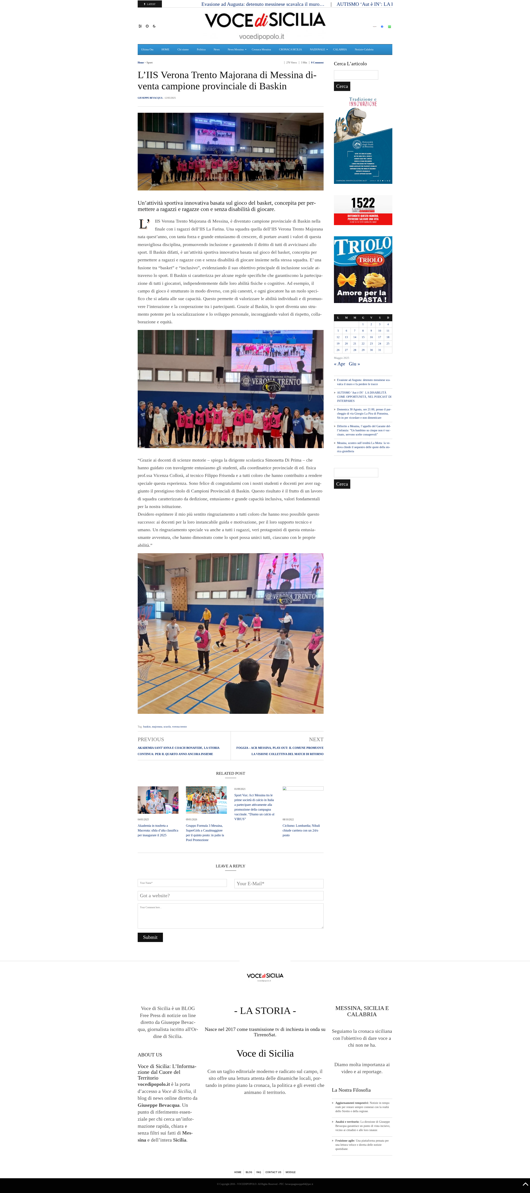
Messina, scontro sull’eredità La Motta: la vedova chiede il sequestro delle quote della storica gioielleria (363, 447)
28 (354, 350)
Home (141, 62)
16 (371, 337)
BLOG (249, 1172)
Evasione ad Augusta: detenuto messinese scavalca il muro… (263, 4)
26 (338, 350)
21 (354, 343)
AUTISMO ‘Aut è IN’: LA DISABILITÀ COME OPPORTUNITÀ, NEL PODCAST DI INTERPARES (364, 397)
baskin (147, 726)
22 (363, 343)
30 (371, 350)
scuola (167, 726)
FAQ (259, 1172)
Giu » (354, 363)
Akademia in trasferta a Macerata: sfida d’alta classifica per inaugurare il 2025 (158, 830)
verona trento (179, 726)
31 (379, 350)
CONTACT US (273, 1172)
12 (338, 337)
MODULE (291, 1172)
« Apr (339, 363)
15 (363, 337)
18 (388, 337)
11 (388, 330)
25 (388, 343)
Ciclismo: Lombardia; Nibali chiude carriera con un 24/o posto (301, 830)
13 (346, 337)
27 (346, 350)
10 (379, 330)
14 (354, 337)
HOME (237, 1172)
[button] (142, 25)
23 (371, 343)
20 (346, 343)
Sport (150, 62)
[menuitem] (148, 49)
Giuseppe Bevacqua (150, 98)
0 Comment (317, 62)
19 (338, 343)
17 (379, 337)
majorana (157, 726)
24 (379, 343)
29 (363, 350)
